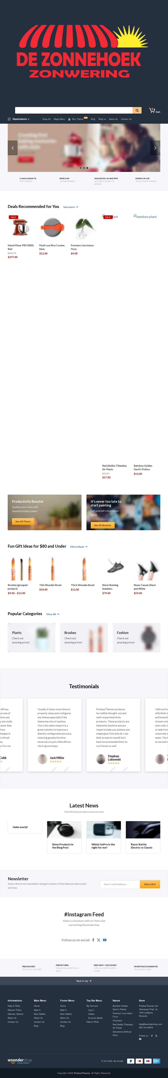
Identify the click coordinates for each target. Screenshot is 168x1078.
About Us (113, 119)
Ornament (117, 1020)
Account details (95, 1017)
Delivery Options (15, 1013)
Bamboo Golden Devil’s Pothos (120, 1007)
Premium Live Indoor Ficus (122, 1015)
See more (69, 206)
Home (37, 1005)
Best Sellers (40, 1013)
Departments (19, 119)
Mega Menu (59, 119)
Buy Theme (79, 119)
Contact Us (126, 119)
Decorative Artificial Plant (122, 1033)
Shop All (46, 119)
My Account (92, 1005)
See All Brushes (102, 525)
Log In (91, 1009)
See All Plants (23, 521)
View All (51, 614)
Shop (100, 119)
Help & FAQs (14, 1005)
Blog (93, 119)
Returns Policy (15, 1009)
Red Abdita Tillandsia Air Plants (123, 1026)
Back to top (82, 980)
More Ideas (77, 546)
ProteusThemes (82, 1073)
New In (37, 1009)
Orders (91, 1013)
